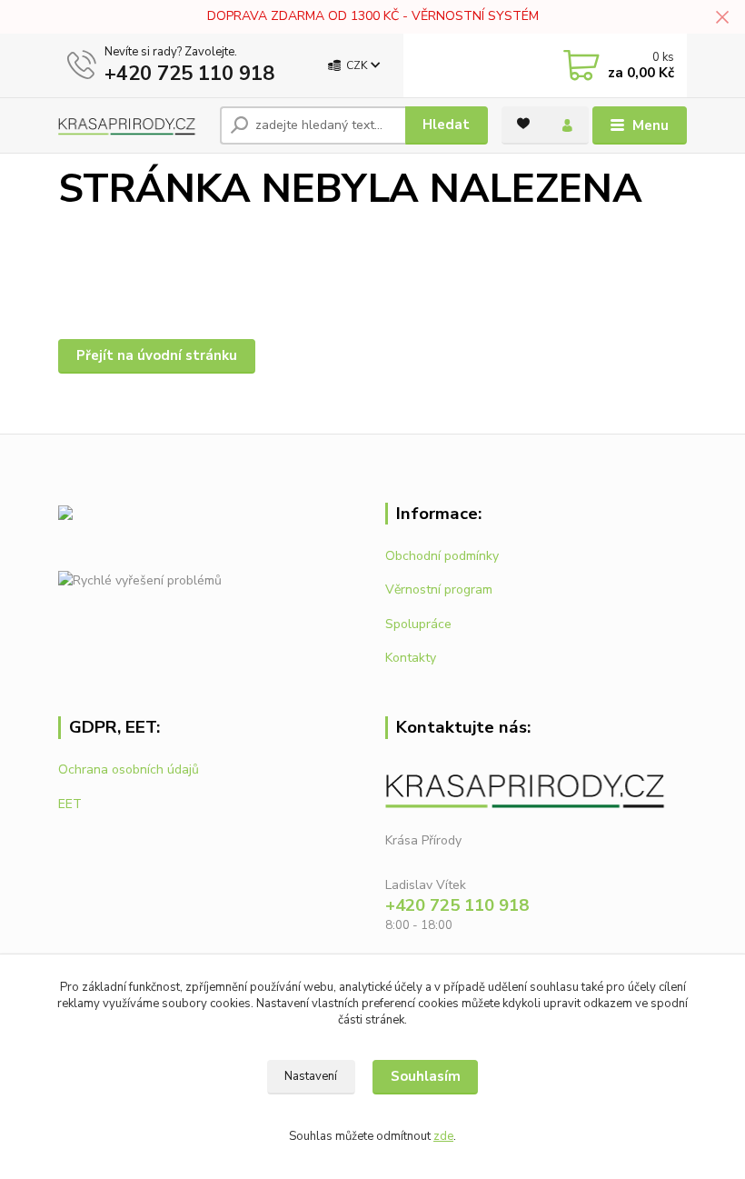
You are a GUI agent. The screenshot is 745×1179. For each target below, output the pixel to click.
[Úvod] (132, 125)
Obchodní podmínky (442, 556)
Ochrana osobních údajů (128, 769)
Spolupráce (418, 624)
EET (70, 804)
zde (443, 1136)
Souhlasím (426, 1076)
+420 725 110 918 (189, 73)
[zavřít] (722, 18)
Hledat (446, 124)
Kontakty (410, 657)
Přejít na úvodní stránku (156, 355)
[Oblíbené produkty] (523, 123)
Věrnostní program (438, 589)
